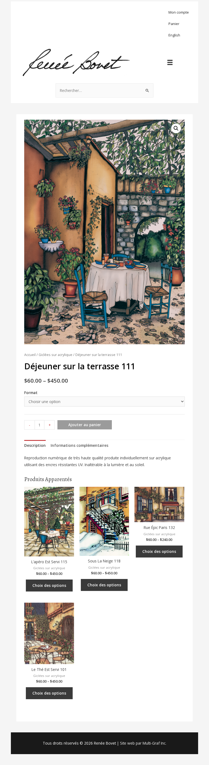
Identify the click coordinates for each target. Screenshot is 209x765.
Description (35, 445)
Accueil (30, 354)
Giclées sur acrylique (55, 354)
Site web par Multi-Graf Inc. (143, 743)
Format (31, 392)
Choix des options (49, 585)
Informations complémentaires (79, 445)
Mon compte (178, 12)
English (174, 35)
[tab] (35, 445)
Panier (173, 23)
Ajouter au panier (84, 424)
